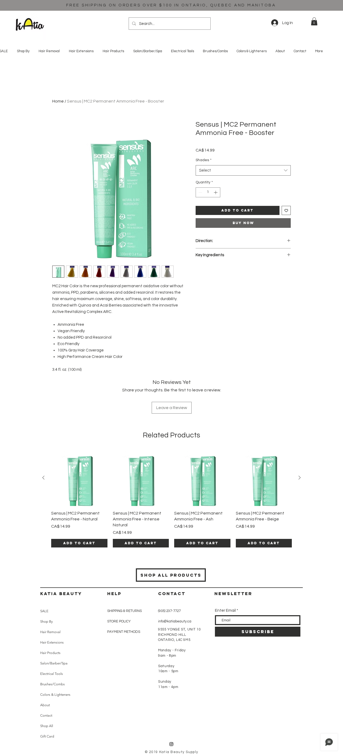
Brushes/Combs (52, 684)
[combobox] (243, 170)
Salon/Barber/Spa (54, 663)
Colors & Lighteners (55, 695)
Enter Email (225, 610)
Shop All (46, 726)
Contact (46, 715)
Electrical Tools (51, 674)
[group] (171, 498)
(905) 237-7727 (169, 611)
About (45, 705)
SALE (44, 611)
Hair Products (50, 653)
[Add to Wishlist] (286, 210)
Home (58, 101)
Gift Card (47, 736)
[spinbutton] (208, 192)
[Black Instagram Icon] (171, 744)
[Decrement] (199, 192)
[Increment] (216, 192)
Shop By (46, 621)
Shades (203, 160)
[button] (314, 21)
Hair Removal (50, 632)
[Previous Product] (43, 477)
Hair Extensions (52, 642)
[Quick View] (79, 478)
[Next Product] (299, 477)
